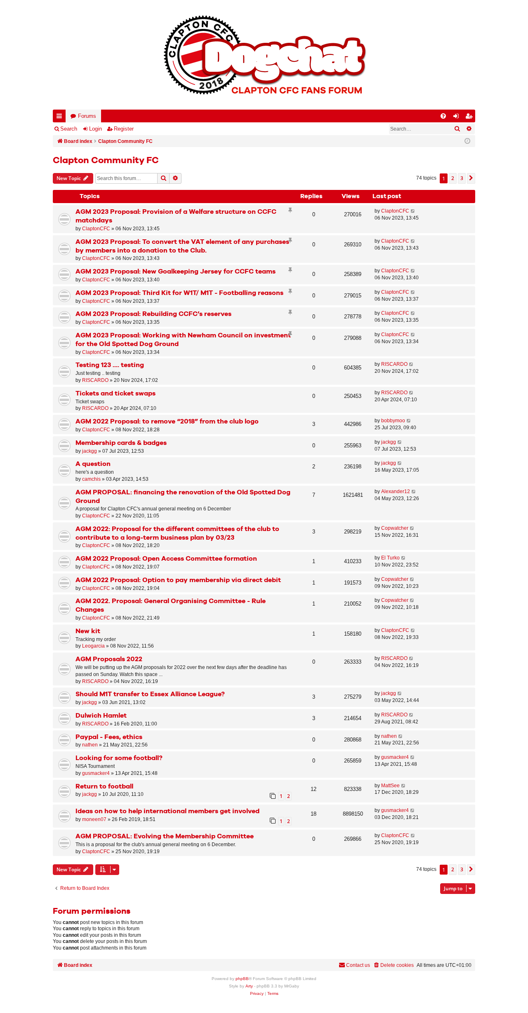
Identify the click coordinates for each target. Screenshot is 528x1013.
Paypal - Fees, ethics (108, 737)
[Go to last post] (413, 211)
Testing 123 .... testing (109, 365)
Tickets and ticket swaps (115, 394)
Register (124, 129)
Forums (87, 116)
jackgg (89, 451)
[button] (471, 178)
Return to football (104, 787)
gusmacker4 (96, 773)
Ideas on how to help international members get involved (167, 811)
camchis (91, 479)
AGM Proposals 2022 (108, 659)
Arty (249, 986)
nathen (90, 745)
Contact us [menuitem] (358, 965)
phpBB (242, 978)
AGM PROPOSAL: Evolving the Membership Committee (164, 836)
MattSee (390, 785)
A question (93, 464)
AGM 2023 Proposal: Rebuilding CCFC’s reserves (153, 314)
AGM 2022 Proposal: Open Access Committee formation (166, 559)
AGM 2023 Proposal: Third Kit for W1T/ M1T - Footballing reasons (179, 293)
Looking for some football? (119, 758)
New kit (87, 631)
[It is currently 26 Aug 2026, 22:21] (467, 141)
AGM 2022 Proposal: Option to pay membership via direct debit (178, 580)
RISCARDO (95, 380)
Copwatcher (394, 528)
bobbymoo (393, 420)
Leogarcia (93, 646)
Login (95, 129)
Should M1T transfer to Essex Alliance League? (150, 694)
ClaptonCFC (96, 229)
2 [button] (452, 178)
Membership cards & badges (121, 443)
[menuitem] (443, 116)
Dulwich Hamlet (101, 716)
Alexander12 (395, 491)
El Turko (390, 558)
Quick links (61, 117)
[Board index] (264, 55)
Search (68, 129)
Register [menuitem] (470, 117)
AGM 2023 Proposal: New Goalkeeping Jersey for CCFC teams (175, 272)
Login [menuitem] (457, 117)
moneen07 (94, 819)
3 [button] (461, 178)
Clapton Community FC (106, 160)
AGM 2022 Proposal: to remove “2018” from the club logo (167, 422)
